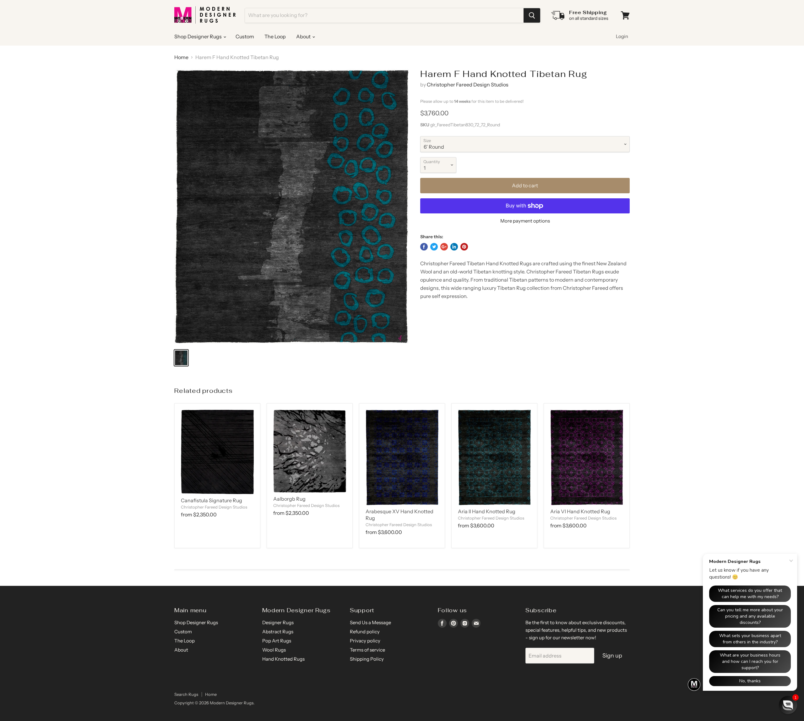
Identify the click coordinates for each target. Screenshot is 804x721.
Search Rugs (186, 694)
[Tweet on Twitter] (434, 246)
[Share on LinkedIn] (454, 246)
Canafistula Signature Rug (211, 500)
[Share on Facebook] (424, 246)
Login (622, 36)
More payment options (525, 220)
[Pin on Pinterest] (464, 246)
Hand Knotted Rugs (283, 659)
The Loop (275, 36)
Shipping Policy (367, 659)
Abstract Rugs (277, 632)
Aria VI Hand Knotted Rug (580, 511)
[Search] (532, 15)
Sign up (612, 655)
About (304, 36)
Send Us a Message (370, 622)
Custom (245, 36)
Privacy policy (365, 641)
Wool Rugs (274, 650)
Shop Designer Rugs (198, 36)
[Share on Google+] (444, 246)
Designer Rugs (278, 622)
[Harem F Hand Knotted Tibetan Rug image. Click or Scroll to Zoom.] (291, 206)
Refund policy (365, 632)
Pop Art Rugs (276, 641)
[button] (788, 705)
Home (181, 57)
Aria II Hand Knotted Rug (486, 511)
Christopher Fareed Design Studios (467, 84)
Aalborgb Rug (289, 499)
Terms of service (367, 650)
